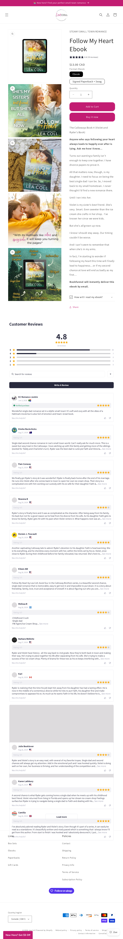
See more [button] (106, 448)
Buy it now (92, 116)
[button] (6, 14)
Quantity (74, 88)
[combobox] (110, 374)
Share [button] (76, 307)
